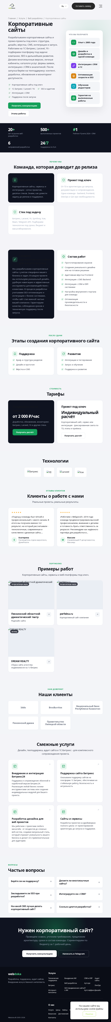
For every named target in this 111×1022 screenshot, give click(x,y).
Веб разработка (35, 18)
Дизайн (98, 990)
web (14, 974)
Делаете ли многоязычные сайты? (74, 882)
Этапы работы (18, 113)
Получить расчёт (25, 432)
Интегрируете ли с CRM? (72, 893)
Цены (58, 1010)
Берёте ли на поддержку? (25, 881)
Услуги (22, 18)
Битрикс (51, 985)
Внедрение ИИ (70, 978)
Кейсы (64, 1010)
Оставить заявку (83, 6)
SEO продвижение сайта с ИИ (74, 989)
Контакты (52, 1018)
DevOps (98, 985)
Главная (12, 18)
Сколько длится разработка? (75, 906)
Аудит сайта (97, 979)
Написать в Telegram (74, 953)
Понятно (89, 1014)
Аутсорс (87, 983)
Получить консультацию (24, 105)
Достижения (63, 1014)
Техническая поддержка (53, 979)
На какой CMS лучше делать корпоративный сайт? (26, 908)
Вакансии (52, 1014)
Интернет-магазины (52, 991)
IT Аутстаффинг (89, 989)
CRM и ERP (88, 978)
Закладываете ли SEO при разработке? (25, 895)
